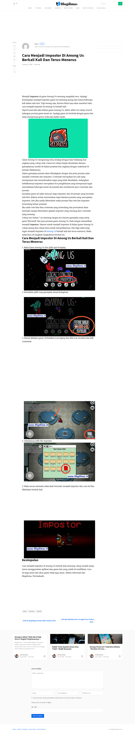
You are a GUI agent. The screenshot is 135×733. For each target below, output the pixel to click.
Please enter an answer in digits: (41, 702)
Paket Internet (88, 8)
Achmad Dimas (24, 655)
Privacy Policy (32, 729)
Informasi (48, 8)
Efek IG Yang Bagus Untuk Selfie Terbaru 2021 (39, 621)
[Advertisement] (59, 14)
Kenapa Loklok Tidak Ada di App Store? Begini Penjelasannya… (28, 638)
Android (58, 8)
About (14, 729)
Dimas (39, 44)
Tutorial (38, 8)
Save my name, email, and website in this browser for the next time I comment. (57, 698)
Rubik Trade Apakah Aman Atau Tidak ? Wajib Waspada (65, 648)
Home (30, 8)
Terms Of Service (41, 729)
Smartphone (68, 8)
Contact (19, 729)
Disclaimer (25, 729)
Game (77, 8)
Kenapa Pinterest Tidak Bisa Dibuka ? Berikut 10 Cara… (105, 648)
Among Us (51, 231)
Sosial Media (101, 8)
